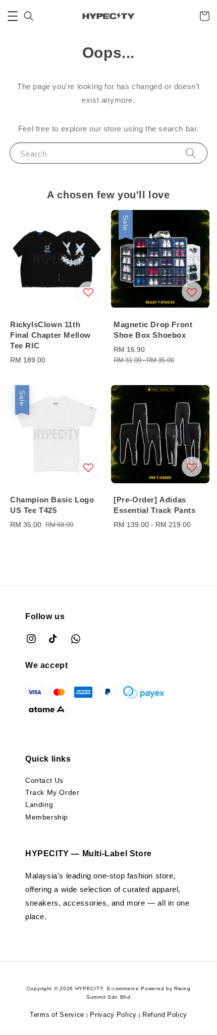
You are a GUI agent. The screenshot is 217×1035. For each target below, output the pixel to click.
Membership (46, 817)
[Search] (191, 153)
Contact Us (44, 780)
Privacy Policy (113, 1014)
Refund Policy (164, 1014)
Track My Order (52, 792)
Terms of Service (57, 1014)
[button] (13, 16)
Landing (39, 804)
